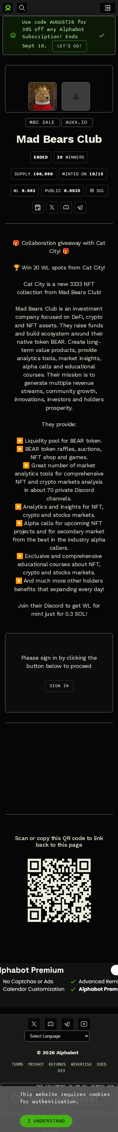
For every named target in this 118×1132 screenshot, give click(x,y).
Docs (101, 1064)
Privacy (36, 1064)
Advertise (81, 1064)
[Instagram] (80, 207)
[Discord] (66, 207)
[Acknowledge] (102, 35)
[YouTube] (84, 1024)
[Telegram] (67, 1024)
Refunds (57, 1064)
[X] (52, 207)
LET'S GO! (69, 46)
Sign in (59, 685)
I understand (46, 1121)
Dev (61, 1070)
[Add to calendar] (38, 207)
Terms (17, 1064)
